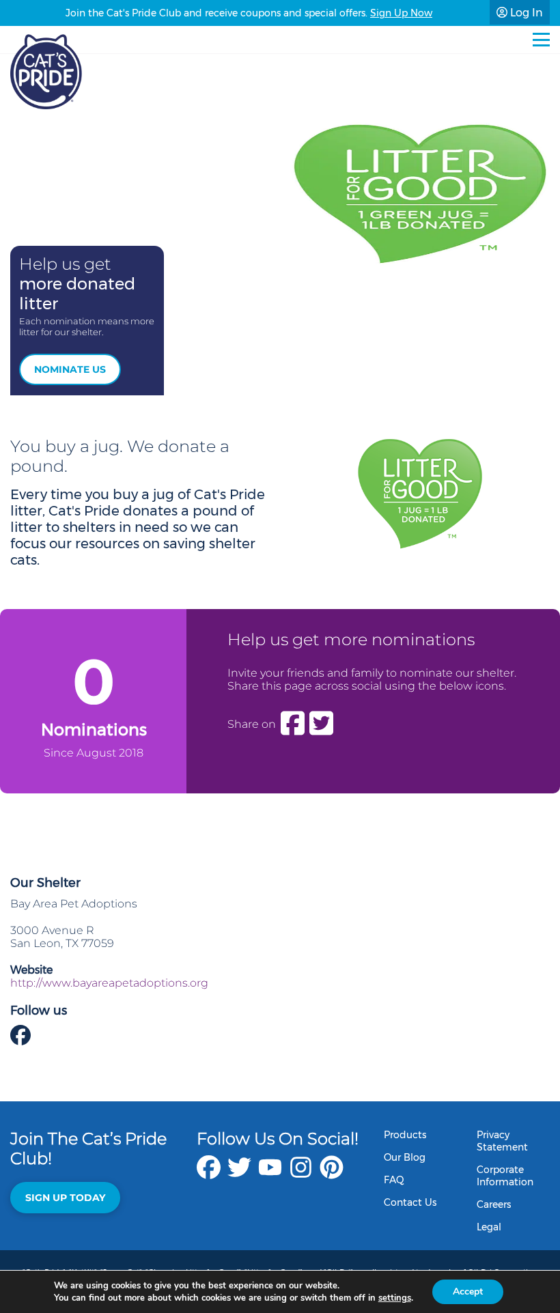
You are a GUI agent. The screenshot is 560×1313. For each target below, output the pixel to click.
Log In (525, 12)
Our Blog (404, 1157)
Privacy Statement (502, 1141)
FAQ (394, 1180)
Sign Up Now (401, 13)
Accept (468, 1291)
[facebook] (209, 1174)
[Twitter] (321, 723)
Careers (494, 1204)
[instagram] (301, 1174)
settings (394, 1298)
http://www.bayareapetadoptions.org (109, 982)
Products (405, 1135)
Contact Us (410, 1202)
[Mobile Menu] (541, 39)
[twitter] (239, 1174)
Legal (489, 1227)
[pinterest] (332, 1174)
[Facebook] (293, 723)
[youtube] (270, 1174)
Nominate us (70, 369)
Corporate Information (505, 1175)
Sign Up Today (65, 1197)
